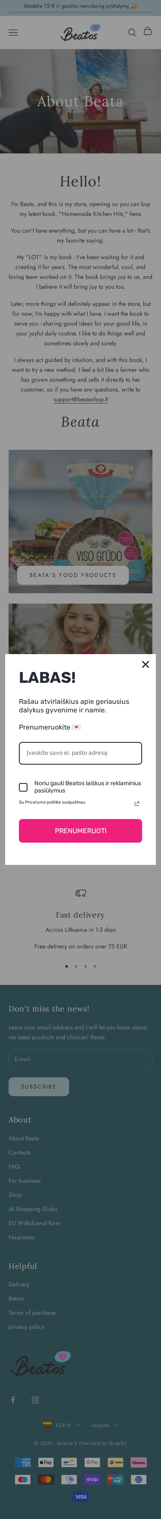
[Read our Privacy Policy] (137, 803)
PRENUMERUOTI (80, 831)
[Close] (145, 664)
